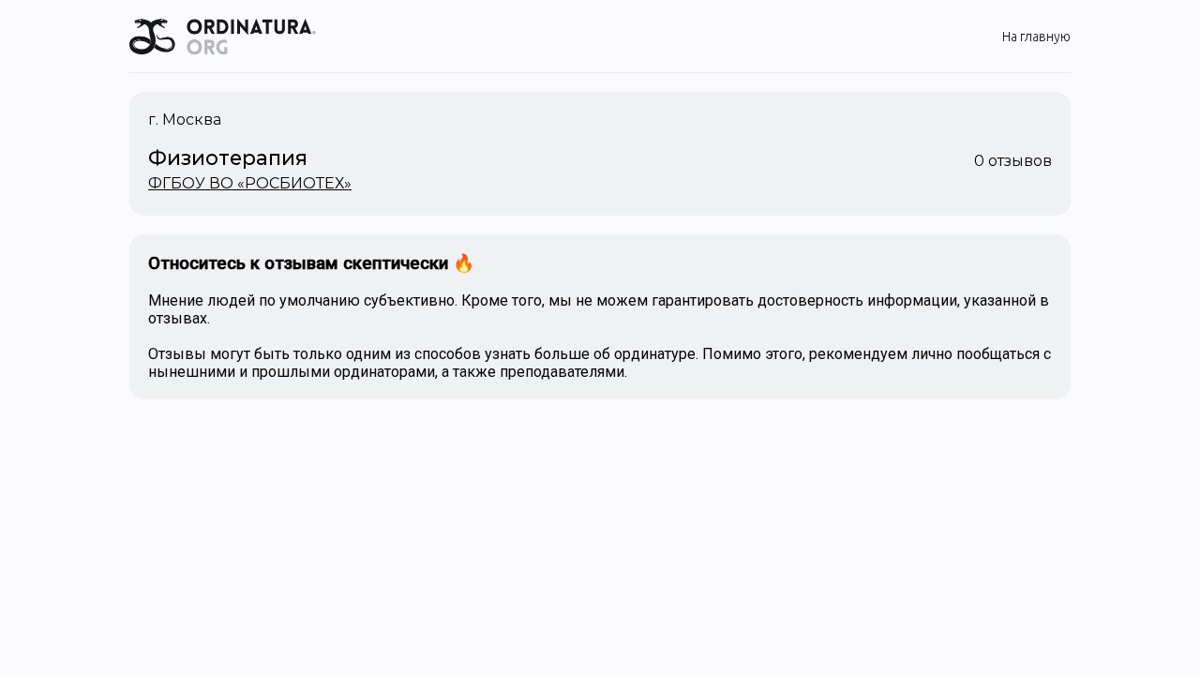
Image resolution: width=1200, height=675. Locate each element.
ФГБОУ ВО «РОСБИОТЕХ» (250, 183)
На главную (1036, 36)
